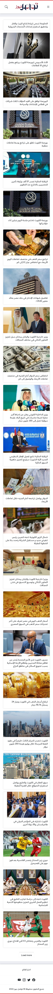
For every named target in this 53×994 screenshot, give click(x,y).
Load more (26, 955)
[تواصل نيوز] (28, 7)
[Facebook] (34, 980)
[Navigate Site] (48, 7)
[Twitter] (29, 980)
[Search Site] (6, 7)
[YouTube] (19, 980)
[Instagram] (24, 980)
